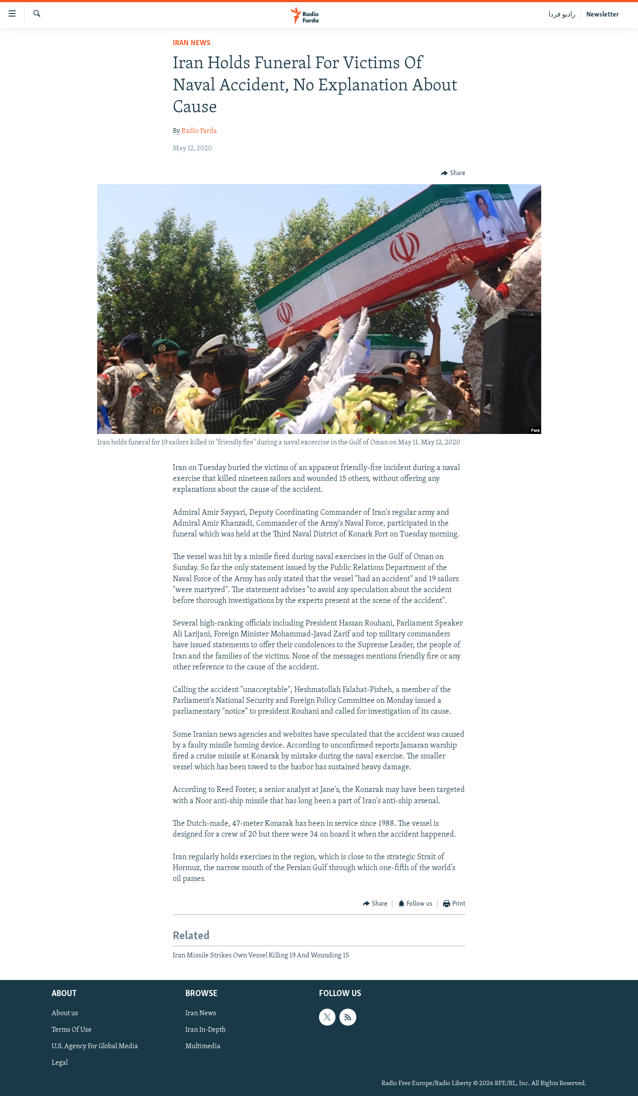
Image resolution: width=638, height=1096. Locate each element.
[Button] (453, 173)
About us (65, 1013)
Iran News (191, 43)
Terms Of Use (72, 1030)
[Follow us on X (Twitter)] (327, 1017)
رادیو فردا (562, 14)
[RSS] (347, 1017)
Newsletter (602, 14)
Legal (60, 1063)
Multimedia (202, 1046)
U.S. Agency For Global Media (95, 1046)
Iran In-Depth (205, 1030)
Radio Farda (199, 131)
